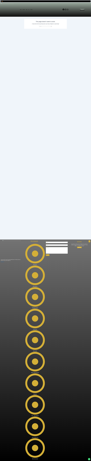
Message (47, 246)
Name (46, 241)
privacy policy (2, 261)
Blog (26, 9)
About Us (24, 9)
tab (28, 9)
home (21, 9)
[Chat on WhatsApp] (89, 459)
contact (31, 9)
